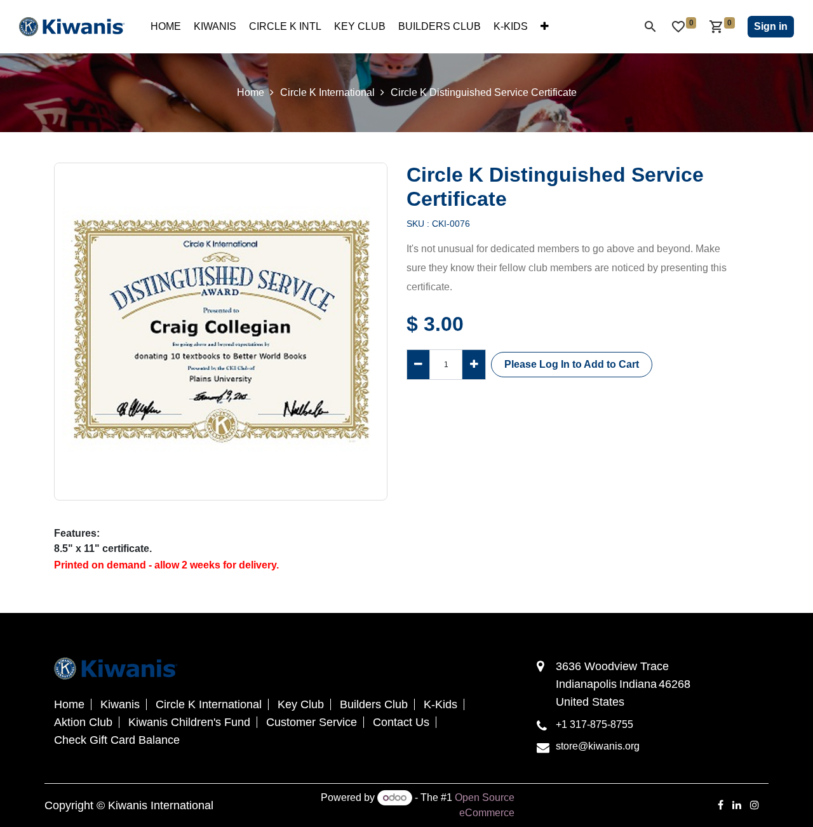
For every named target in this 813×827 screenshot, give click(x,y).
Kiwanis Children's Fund (189, 722)
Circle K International (327, 92)
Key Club (301, 704)
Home (250, 92)
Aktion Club (83, 722)
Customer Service (311, 722)
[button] (571, 364)
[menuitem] (166, 26)
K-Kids (440, 704)
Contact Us (401, 722)
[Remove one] (418, 364)
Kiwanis (120, 704)
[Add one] (473, 364)
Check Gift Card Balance (117, 740)
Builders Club (374, 704)
